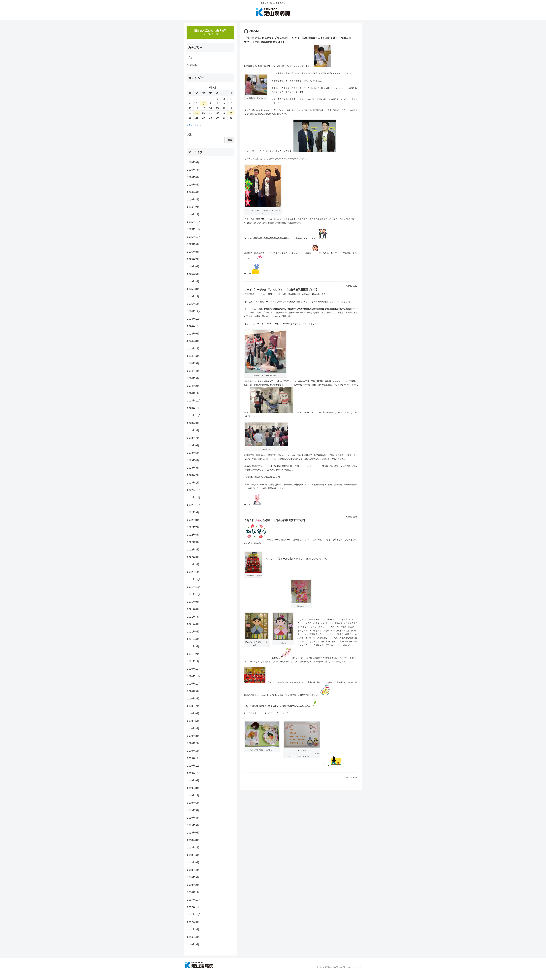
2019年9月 (193, 780)
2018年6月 (193, 855)
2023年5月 (193, 452)
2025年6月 (193, 266)
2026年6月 (193, 177)
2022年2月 (193, 564)
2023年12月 (194, 400)
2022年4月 (193, 549)
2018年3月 (193, 877)
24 (230, 112)
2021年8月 (193, 609)
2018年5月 (193, 862)
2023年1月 (193, 482)
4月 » (198, 125)
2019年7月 (193, 795)
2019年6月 (193, 802)
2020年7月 (193, 706)
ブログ (191, 57)
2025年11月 (193, 229)
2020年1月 (193, 750)
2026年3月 (193, 199)
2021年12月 (194, 579)
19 (196, 112)
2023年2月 (193, 475)
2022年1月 (193, 572)
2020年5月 (193, 721)
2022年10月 (194, 504)
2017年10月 (194, 914)
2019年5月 (193, 810)
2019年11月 (193, 765)
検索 (189, 134)
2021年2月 (193, 653)
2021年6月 (193, 624)
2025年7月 (193, 259)
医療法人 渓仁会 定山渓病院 (210, 32)
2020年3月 (193, 735)
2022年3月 (193, 557)
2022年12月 (194, 490)
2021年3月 (193, 646)
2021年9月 (193, 601)
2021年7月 (193, 616)
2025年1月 (193, 303)
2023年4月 (193, 460)
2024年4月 (193, 370)
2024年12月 (194, 311)
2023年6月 (193, 445)
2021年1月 (193, 661)
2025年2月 (193, 296)
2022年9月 (193, 512)
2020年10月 (194, 683)
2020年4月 (193, 728)
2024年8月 (193, 341)
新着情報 (192, 65)
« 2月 (190, 125)
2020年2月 (193, 743)
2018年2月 (193, 884)
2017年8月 (193, 929)
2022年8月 (193, 519)
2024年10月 (194, 326)
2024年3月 (193, 378)
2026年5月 (193, 184)
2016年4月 (193, 936)
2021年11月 (193, 586)
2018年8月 (193, 840)
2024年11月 (193, 318)
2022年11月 (193, 497)
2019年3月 (193, 825)
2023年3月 (193, 467)
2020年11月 (193, 676)
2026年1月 (193, 214)
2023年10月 (194, 415)
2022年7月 (193, 527)
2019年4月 (193, 817)
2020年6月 (193, 713)
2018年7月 (193, 847)
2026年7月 (193, 169)
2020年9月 (193, 691)
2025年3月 (193, 288)
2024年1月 (193, 393)
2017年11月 (193, 907)
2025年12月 (194, 222)
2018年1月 (193, 892)
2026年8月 (193, 162)
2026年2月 (193, 207)
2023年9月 (193, 423)
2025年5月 (193, 274)
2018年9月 (193, 832)
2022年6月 (193, 534)
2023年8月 (193, 430)
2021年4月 (193, 639)
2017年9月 (193, 922)
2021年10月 (194, 594)
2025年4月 (193, 281)
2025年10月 (194, 236)
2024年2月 (193, 385)
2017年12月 (194, 899)
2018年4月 (193, 869)
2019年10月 (194, 773)
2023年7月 (193, 437)
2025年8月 (193, 251)
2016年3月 (193, 944)
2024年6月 (193, 356)
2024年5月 (193, 363)
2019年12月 (194, 758)
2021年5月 (193, 631)
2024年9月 (193, 333)
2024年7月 (193, 348)
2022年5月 (193, 542)
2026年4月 (193, 192)
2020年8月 (193, 698)
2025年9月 (193, 244)
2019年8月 (193, 787)
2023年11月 (193, 408)
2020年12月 (194, 668)
